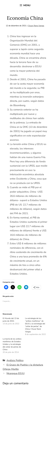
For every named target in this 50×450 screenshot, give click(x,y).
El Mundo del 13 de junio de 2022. (11, 319)
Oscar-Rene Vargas (36, 25)
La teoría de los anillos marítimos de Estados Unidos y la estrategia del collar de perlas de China (12, 344)
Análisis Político (15, 360)
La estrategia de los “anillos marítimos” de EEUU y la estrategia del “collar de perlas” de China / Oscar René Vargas (35, 325)
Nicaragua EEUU (16, 373)
